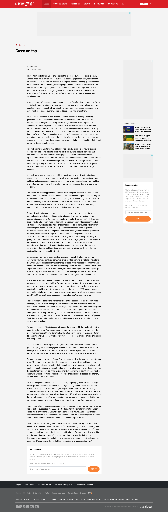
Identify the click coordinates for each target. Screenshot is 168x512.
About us (27, 499)
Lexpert (18, 485)
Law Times (29, 485)
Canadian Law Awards (84, 485)
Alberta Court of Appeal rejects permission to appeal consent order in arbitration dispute (143, 146)
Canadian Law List (44, 485)
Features (22, 45)
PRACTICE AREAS (60, 4)
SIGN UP (94, 469)
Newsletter (27, 493)
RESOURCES (99, 4)
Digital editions (38, 493)
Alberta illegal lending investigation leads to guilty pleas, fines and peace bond (143, 129)
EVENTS (87, 4)
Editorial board (73, 493)
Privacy (43, 499)
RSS (89, 493)
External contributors (59, 493)
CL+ (123, 4)
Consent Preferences (67, 499)
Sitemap (83, 493)
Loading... (144, 4)
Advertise (18, 499)
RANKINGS (75, 4)
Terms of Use (80, 499)
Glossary (18, 493)
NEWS (46, 4)
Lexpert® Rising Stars (63, 485)
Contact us (35, 499)
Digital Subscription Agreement (113, 499)
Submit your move (132, 499)
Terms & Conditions (94, 499)
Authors (47, 493)
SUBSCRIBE (113, 4)
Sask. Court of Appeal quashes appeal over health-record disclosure (144, 138)
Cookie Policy (53, 499)
